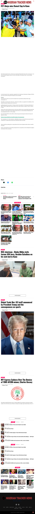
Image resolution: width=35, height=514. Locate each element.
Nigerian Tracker (5, 9)
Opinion (16, 507)
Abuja (8, 193)
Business (19, 507)
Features (7, 507)
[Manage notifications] (33, 512)
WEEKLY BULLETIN (12, 507)
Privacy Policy (16, 508)
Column (21, 508)
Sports (27, 507)
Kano (12, 193)
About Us (30, 507)
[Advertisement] (17, 47)
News (4, 507)
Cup (10, 193)
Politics (23, 507)
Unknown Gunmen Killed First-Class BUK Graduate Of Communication (12, 117)
